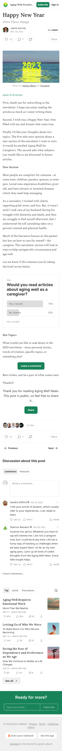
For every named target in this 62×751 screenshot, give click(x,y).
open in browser (13, 95)
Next (51, 448)
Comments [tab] (10, 471)
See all (9, 680)
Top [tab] (6, 590)
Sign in (55, 4)
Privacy (33, 724)
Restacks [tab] (24, 471)
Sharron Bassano (19, 527)
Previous (13, 448)
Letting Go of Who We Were (22, 624)
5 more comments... (13, 573)
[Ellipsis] (57, 502)
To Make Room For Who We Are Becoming (21, 630)
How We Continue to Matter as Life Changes (22, 662)
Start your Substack (22, 735)
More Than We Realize (15, 608)
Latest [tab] (15, 590)
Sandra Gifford (18, 502)
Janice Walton (18, 28)
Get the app (47, 735)
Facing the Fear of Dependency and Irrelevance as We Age (23, 653)
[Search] (56, 590)
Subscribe (43, 4)
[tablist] (17, 471)
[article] (31, 608)
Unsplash (45, 85)
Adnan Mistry (29, 85)
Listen (54, 29)
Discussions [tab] (28, 590)
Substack (15, 744)
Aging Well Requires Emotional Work (17, 602)
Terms (42, 724)
